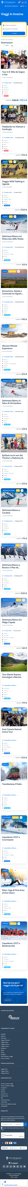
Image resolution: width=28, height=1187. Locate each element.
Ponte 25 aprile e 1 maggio (7, 1056)
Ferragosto (3, 1054)
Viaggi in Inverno (5, 1046)
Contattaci (8, 1000)
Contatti (3, 1090)
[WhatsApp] (10, 1166)
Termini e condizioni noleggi (7, 1085)
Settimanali (3, 1038)
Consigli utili (3, 1087)
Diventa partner (4, 1096)
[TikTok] (21, 1166)
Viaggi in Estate (4, 1042)
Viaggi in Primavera (5, 1040)
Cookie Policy (4, 1102)
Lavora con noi (4, 1094)
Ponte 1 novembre (5, 1058)
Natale (2, 1050)
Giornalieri (3, 1034)
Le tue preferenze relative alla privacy (15, 1181)
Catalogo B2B (4, 1106)
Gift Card (3, 1092)
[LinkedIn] (17, 1166)
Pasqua (2, 1052)
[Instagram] (7, 1166)
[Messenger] (24, 1166)
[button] (26, 6)
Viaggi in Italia (4, 1069)
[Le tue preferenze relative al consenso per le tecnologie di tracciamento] (2, 1184)
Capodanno (3, 1048)
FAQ (2, 1098)
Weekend (3, 1036)
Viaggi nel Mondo (5, 1073)
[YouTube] (14, 1166)
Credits (15, 1177)
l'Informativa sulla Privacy (13, 1128)
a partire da (8, 100)
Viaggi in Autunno (5, 1044)
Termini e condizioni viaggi (7, 1083)
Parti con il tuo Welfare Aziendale (8, 1104)
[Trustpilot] (13, 1163)
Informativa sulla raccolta (9, 1185)
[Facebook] (4, 1166)
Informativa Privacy (5, 1100)
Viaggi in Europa (4, 1071)
